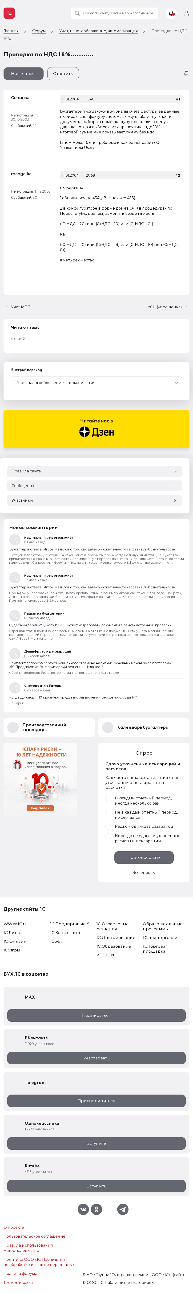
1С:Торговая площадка (155, 949)
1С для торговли (160, 937)
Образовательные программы (163, 926)
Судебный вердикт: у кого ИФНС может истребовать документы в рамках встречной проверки (90, 625)
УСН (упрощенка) (165, 307)
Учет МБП (20, 307)
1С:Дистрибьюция (115, 937)
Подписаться (96, 1015)
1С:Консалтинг (65, 932)
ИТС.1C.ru (106, 955)
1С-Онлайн (15, 941)
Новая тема (23, 73)
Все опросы (144, 872)
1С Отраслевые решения (112, 926)
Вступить (96, 1143)
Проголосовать (144, 857)
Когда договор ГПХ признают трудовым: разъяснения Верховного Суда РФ (73, 697)
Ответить (63, 73)
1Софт (56, 941)
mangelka (21, 173)
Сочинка (20, 97)
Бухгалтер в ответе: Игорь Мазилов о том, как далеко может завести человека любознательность (92, 549)
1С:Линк (12, 932)
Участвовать (96, 1058)
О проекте (14, 1227)
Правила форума (20, 1273)
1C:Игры (12, 950)
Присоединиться (97, 1100)
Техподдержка (18, 1282)
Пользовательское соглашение (34, 1236)
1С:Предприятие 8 (69, 924)
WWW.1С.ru (16, 924)
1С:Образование (113, 946)
